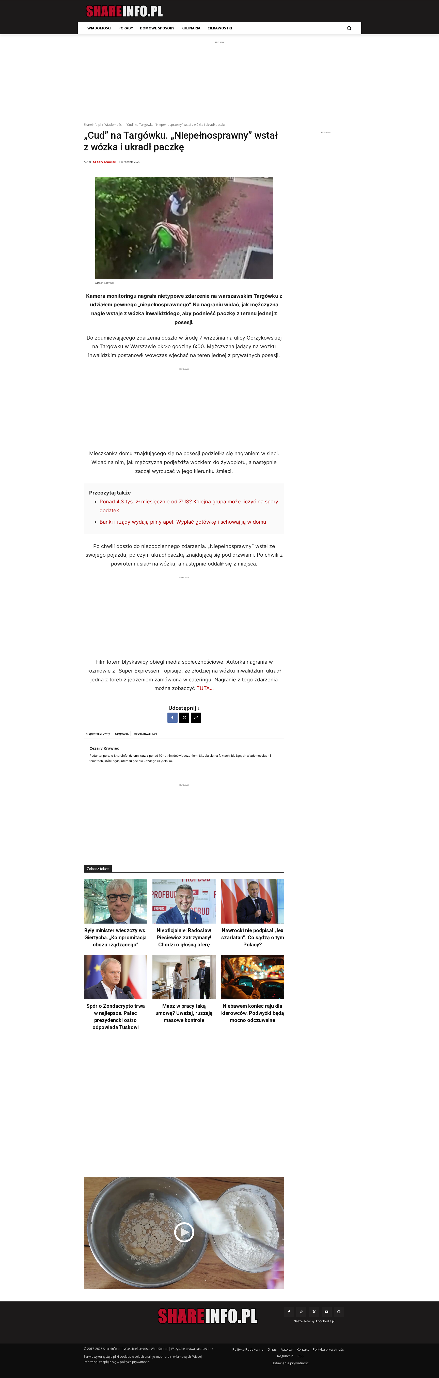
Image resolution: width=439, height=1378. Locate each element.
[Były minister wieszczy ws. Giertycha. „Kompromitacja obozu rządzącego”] (115, 901)
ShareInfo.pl (92, 124)
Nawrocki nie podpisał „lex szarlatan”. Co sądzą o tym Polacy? (252, 937)
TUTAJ (204, 688)
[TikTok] (301, 1312)
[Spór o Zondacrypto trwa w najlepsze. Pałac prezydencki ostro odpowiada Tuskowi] (115, 977)
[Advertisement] (219, 80)
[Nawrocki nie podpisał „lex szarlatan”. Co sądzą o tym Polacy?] (252, 901)
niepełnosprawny (98, 733)
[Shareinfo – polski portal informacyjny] (124, 11)
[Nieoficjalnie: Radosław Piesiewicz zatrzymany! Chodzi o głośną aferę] (184, 901)
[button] (349, 28)
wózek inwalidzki (145, 733)
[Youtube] (327, 1312)
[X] (184, 718)
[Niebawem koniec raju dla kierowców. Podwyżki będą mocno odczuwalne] (252, 977)
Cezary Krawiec (104, 162)
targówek (122, 733)
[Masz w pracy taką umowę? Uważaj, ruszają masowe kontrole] (184, 977)
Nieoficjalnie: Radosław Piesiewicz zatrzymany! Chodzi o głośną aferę (184, 937)
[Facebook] (172, 718)
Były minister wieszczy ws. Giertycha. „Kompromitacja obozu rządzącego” (115, 937)
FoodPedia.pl (325, 1321)
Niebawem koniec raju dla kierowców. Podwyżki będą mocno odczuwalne (252, 1013)
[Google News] (339, 1312)
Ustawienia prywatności (290, 1363)
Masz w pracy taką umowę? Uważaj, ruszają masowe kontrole (184, 1013)
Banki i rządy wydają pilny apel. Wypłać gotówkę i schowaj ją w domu (183, 522)
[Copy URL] (196, 718)
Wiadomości (113, 124)
